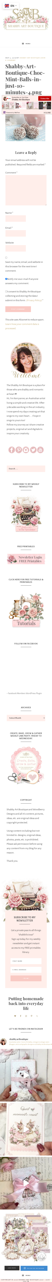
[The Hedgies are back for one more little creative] (26, 1075)
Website (9, 242)
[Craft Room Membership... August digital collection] (26, 1237)
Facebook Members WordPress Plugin (25, 693)
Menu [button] (28, 43)
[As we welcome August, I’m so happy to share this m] (26, 1129)
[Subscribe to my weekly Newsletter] (26, 532)
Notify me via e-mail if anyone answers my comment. (21, 281)
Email (9, 227)
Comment (11, 172)
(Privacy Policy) (34, 300)
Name (9, 213)
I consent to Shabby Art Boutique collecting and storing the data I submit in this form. (24, 296)
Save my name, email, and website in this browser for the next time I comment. (24, 266)
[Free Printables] (26, 559)
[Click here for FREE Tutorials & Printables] (26, 608)
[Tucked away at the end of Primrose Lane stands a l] (26, 1183)
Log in (26, 1281)
